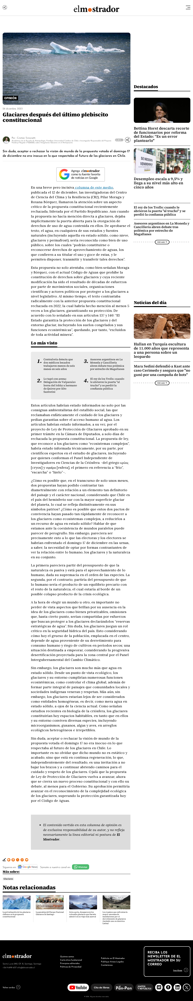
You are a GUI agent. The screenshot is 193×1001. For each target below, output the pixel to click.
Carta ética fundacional (71, 959)
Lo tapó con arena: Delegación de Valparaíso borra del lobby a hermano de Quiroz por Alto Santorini (60, 385)
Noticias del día (150, 302)
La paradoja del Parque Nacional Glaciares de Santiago (50, 913)
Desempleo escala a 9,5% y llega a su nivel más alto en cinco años (158, 183)
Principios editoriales (70, 963)
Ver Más (118, 140)
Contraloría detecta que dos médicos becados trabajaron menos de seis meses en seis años (59, 364)
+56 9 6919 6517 (10, 967)
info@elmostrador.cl (26, 967)
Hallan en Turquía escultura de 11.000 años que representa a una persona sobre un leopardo (161, 350)
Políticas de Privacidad (70, 966)
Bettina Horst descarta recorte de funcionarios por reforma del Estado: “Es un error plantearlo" (161, 134)
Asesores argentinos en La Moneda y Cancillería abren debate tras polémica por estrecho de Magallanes (107, 364)
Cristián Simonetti (26, 137)
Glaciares (8, 878)
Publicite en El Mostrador (113, 958)
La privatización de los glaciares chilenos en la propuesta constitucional (17, 914)
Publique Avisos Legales (112, 961)
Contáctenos (107, 964)
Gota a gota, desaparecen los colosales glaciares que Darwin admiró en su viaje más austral (82, 914)
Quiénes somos (67, 956)
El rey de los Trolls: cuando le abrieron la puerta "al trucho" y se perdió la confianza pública (107, 383)
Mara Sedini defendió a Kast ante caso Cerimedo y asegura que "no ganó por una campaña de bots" (162, 370)
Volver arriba (9, 987)
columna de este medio (93, 187)
